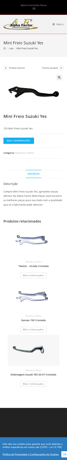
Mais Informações (19, 140)
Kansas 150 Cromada (33, 320)
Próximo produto (50, 67)
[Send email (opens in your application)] (33, 8)
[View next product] (61, 68)
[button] (59, 77)
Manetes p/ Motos (24, 152)
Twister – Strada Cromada (33, 266)
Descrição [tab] (33, 173)
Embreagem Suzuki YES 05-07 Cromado (33, 374)
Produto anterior (17, 67)
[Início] (4, 48)
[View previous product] (5, 68)
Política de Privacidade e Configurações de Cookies (31, 454)
